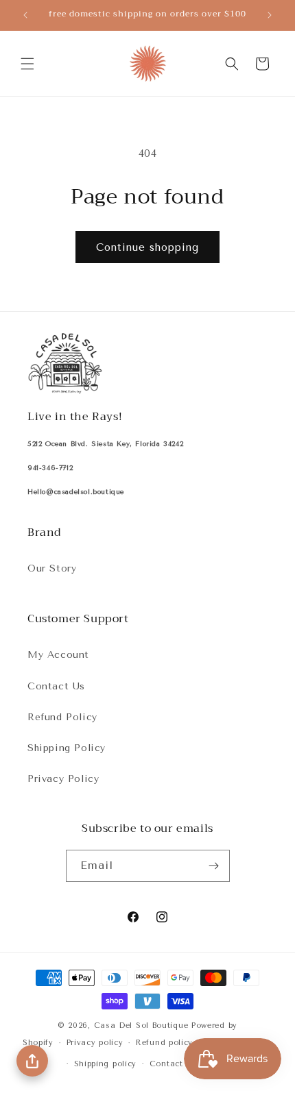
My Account (58, 655)
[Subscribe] (214, 866)
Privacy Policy (63, 779)
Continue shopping (147, 247)
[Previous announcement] (25, 15)
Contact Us (56, 686)
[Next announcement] (270, 15)
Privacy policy (95, 1042)
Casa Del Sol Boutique (141, 1025)
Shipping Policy (66, 748)
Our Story (51, 568)
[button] (27, 64)
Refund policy (164, 1042)
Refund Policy (62, 717)
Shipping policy (105, 1063)
